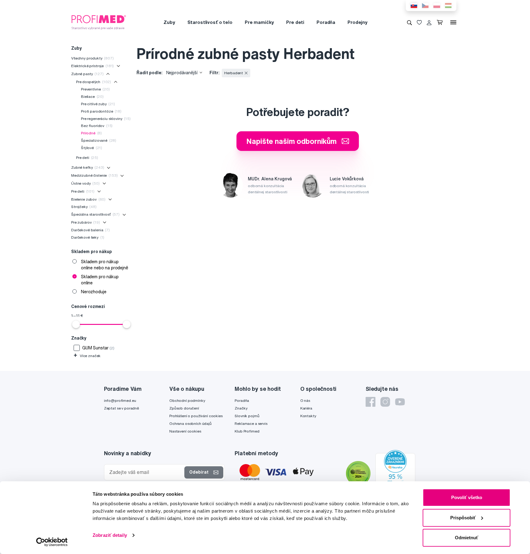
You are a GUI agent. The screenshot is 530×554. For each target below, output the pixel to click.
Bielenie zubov (88, 199)
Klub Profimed (247, 431)
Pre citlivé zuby (98, 104)
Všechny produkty (92, 58)
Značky (241, 408)
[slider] (76, 324)
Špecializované (98, 140)
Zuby (169, 22)
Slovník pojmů (247, 416)
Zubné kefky (87, 167)
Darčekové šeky (87, 237)
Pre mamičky (259, 22)
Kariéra (306, 408)
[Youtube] (400, 402)
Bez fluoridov (97, 126)
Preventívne (95, 89)
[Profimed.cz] (98, 22)
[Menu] (453, 22)
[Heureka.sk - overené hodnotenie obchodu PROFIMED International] (395, 474)
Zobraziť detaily (110, 535)
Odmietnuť (466, 537)
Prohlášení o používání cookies (196, 416)
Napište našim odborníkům (291, 141)
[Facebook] (370, 402)
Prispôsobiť (463, 517)
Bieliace (92, 96)
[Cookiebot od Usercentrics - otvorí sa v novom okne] (52, 542)
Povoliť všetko (466, 497)
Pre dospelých (93, 82)
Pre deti (295, 22)
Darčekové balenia (90, 230)
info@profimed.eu (120, 400)
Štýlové (91, 148)
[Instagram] (385, 402)
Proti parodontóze (101, 111)
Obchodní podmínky (187, 400)
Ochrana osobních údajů (190, 423)
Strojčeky (84, 207)
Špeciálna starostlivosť (95, 214)
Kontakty (308, 416)
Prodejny (357, 22)
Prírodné (91, 133)
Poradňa (326, 22)
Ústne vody (85, 183)
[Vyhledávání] (409, 22)
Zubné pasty (87, 74)
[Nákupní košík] (441, 22)
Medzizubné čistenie (94, 175)
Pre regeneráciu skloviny (106, 119)
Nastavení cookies (185, 431)
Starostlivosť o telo (209, 22)
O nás (305, 400)
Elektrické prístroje (92, 66)
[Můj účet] (429, 22)
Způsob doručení (184, 408)
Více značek (87, 356)
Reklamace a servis (251, 423)
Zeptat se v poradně (121, 408)
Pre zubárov (85, 222)
